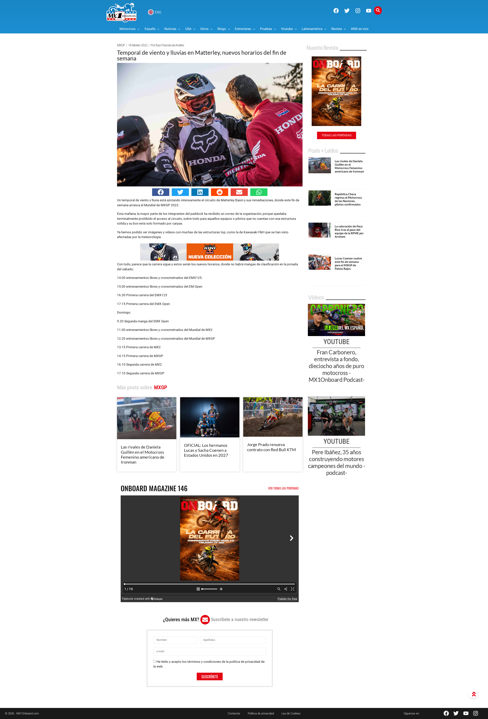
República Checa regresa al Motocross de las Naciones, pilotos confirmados (348, 199)
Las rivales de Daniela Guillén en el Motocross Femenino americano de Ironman (142, 454)
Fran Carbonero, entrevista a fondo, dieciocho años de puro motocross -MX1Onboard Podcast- (336, 366)
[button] (160, 192)
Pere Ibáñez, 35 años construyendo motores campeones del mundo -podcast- (336, 462)
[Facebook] (336, 10)
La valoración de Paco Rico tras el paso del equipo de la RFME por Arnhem (349, 231)
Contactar (234, 713)
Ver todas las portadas (283, 488)
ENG (158, 12)
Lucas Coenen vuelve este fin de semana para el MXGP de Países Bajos (348, 263)
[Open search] (378, 10)
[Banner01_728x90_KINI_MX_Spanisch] (209, 259)
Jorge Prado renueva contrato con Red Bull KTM (271, 447)
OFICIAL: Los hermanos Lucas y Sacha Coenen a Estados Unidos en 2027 (206, 450)
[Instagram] (357, 10)
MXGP (121, 45)
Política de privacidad (261, 713)
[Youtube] (368, 10)
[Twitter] (347, 10)
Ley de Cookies (291, 713)
